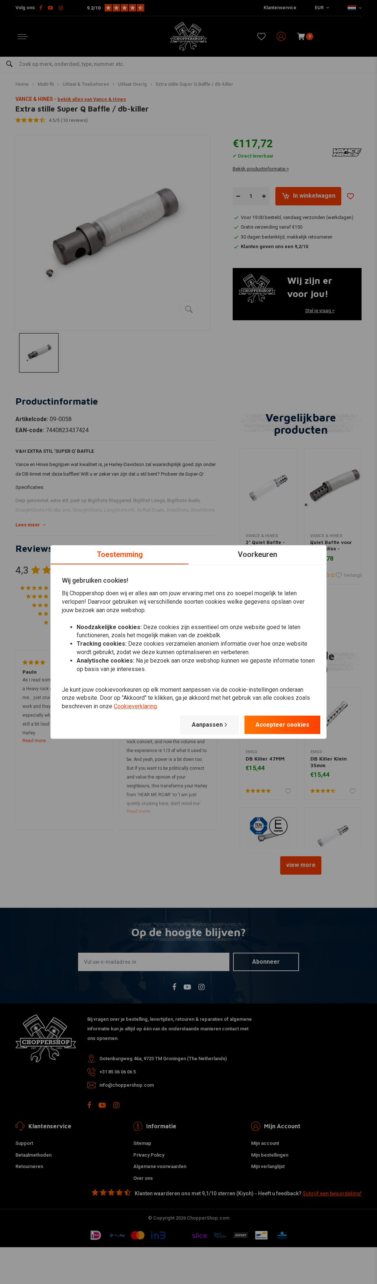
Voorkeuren (257, 554)
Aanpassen (207, 724)
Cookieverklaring (135, 706)
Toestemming (120, 554)
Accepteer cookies (282, 724)
